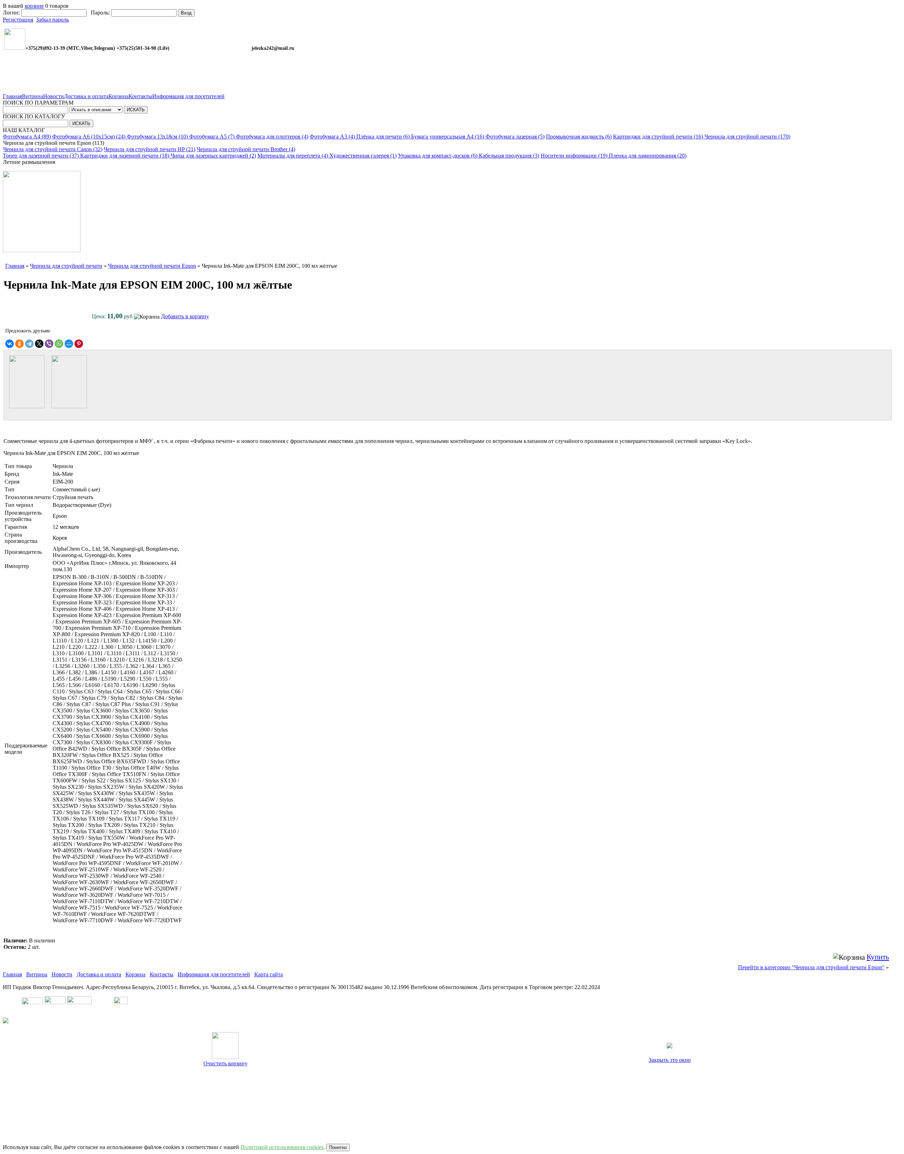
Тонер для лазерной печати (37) (41, 156)
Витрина (32, 96)
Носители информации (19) (575, 156)
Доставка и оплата (86, 96)
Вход (186, 13)
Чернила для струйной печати (66, 266)
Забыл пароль (52, 20)
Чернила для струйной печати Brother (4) (246, 149)
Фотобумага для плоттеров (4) (272, 137)
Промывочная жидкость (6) (579, 137)
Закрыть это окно (670, 1060)
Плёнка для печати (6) (383, 137)
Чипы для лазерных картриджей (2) (213, 156)
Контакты (140, 96)
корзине (34, 6)
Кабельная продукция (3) (509, 156)
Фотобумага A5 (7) (212, 137)
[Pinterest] (79, 343)
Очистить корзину (225, 1063)
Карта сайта (268, 974)
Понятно (338, 1147)
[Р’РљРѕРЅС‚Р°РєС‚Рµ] (9, 343)
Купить (878, 957)
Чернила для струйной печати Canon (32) (52, 149)
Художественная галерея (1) (363, 156)
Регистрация (18, 20)
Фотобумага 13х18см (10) (158, 137)
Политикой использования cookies (281, 1147)
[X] (39, 343)
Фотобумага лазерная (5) (515, 137)
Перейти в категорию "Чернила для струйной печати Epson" (811, 967)
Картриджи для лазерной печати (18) (125, 156)
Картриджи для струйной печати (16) (658, 137)
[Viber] (49, 343)
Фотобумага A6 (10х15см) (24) (89, 137)
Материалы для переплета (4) (293, 156)
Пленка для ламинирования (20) (647, 156)
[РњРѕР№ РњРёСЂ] (69, 343)
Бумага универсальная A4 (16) (448, 137)
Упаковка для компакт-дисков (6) (438, 156)
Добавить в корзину (185, 316)
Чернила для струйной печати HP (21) (149, 149)
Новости (53, 96)
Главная (12, 96)
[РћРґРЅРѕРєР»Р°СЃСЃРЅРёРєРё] (19, 343)
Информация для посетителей (188, 96)
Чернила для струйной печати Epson (152, 266)
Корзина (118, 96)
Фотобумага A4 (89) (27, 137)
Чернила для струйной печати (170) (747, 137)
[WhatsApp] (59, 343)
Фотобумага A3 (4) (333, 137)
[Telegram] (29, 343)
